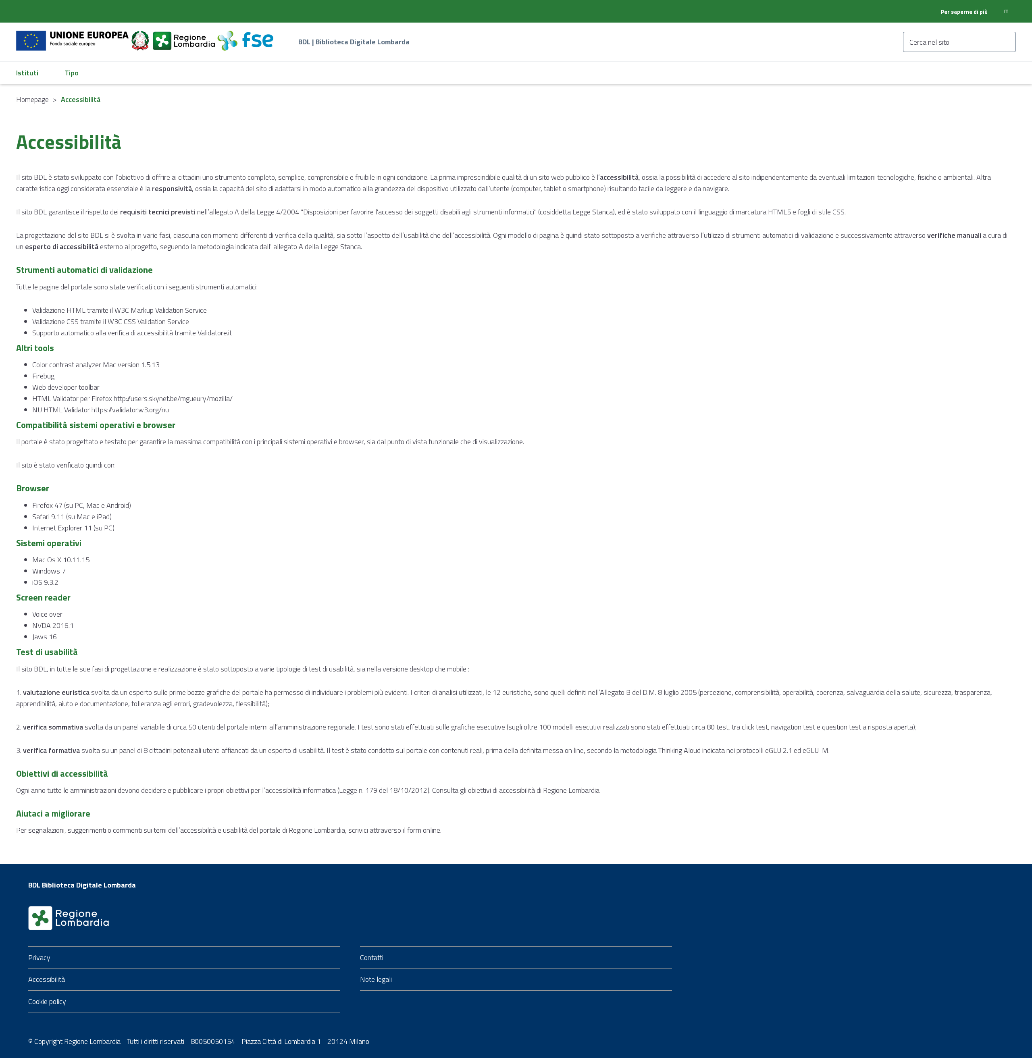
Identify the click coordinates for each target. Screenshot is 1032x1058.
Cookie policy (47, 1001)
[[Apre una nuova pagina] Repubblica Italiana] (141, 36)
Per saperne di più (964, 11)
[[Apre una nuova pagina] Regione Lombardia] (184, 36)
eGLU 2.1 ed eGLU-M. (797, 750)
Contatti (371, 957)
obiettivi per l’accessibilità (263, 790)
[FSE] (245, 36)
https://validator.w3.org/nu (130, 409)
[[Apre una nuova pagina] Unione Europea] (73, 36)
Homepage (32, 99)
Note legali (376, 979)
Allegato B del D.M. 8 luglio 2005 (648, 692)
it (1006, 11)
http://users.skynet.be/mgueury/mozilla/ (173, 398)
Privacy (39, 957)
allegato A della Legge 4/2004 (254, 211)
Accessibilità (46, 979)
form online (423, 830)
